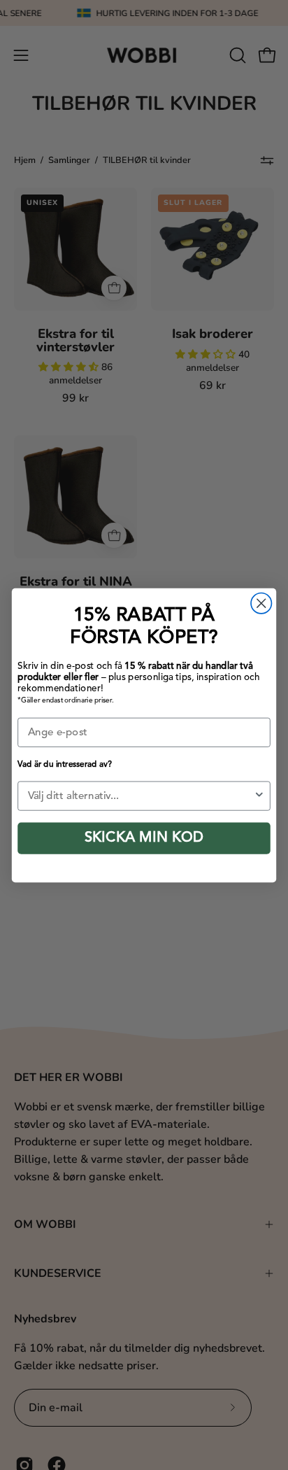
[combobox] (141, 796)
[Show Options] (259, 796)
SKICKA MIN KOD (144, 838)
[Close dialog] (261, 603)
